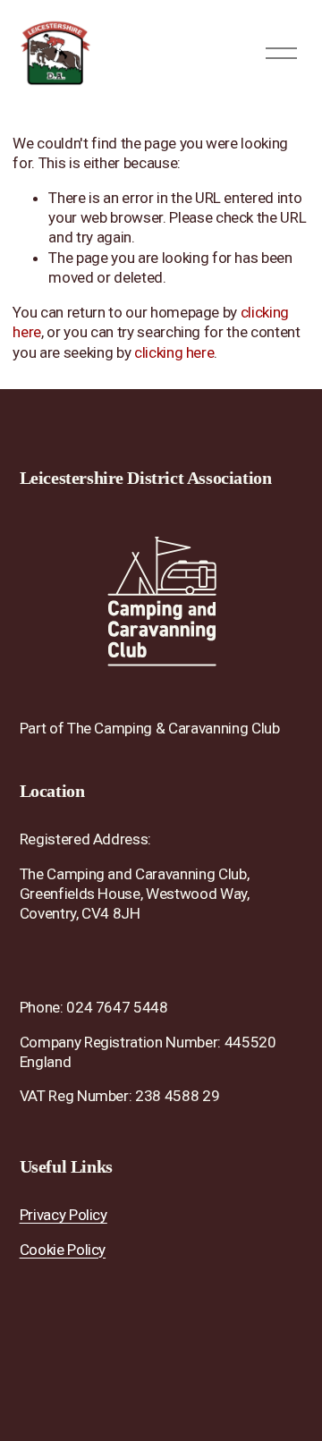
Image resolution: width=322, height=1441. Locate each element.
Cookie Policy (63, 1250)
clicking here (174, 352)
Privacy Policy (63, 1215)
